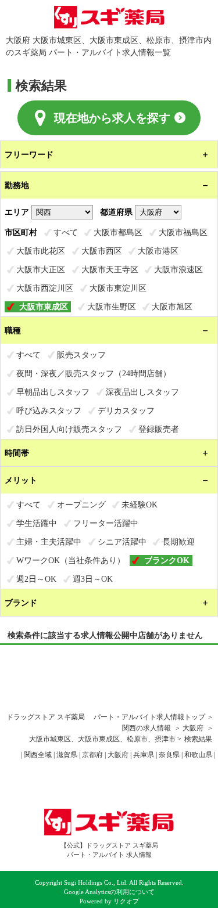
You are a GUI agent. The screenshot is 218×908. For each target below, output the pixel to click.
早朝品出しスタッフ (53, 392)
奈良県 (169, 754)
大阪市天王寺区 (109, 269)
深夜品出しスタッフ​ (142, 392)
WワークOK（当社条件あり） (70, 560)
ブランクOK (167, 560)
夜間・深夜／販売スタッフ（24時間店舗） (93, 373)
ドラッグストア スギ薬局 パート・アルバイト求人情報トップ (105, 717)
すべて (65, 232)
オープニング (81, 504)
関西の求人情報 (147, 728)
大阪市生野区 (111, 306)
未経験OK (139, 504)
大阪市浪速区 (178, 269)
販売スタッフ (81, 355)
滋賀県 (66, 754)
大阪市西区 (101, 251)
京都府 (92, 754)
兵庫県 (143, 754)
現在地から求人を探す (112, 118)
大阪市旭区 (172, 306)
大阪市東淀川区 (118, 288)
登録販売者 (158, 429)
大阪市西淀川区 (44, 288)
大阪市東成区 (43, 306)
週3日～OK (93, 579)
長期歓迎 (178, 542)
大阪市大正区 (40, 269)
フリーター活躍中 (105, 523)
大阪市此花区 (40, 251)
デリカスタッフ (126, 410)
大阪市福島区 (183, 232)
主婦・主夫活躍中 (48, 542)
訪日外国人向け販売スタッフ (69, 429)
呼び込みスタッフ (48, 410)
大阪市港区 (158, 251)
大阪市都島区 (118, 232)
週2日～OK (36, 579)
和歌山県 (198, 754)
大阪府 (193, 728)
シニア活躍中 (122, 542)
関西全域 (38, 754)
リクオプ (126, 901)
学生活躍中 (36, 523)
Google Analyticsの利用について (109, 892)
